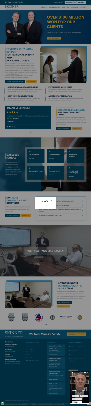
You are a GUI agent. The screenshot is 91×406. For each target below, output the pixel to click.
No (43, 205)
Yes (47, 205)
